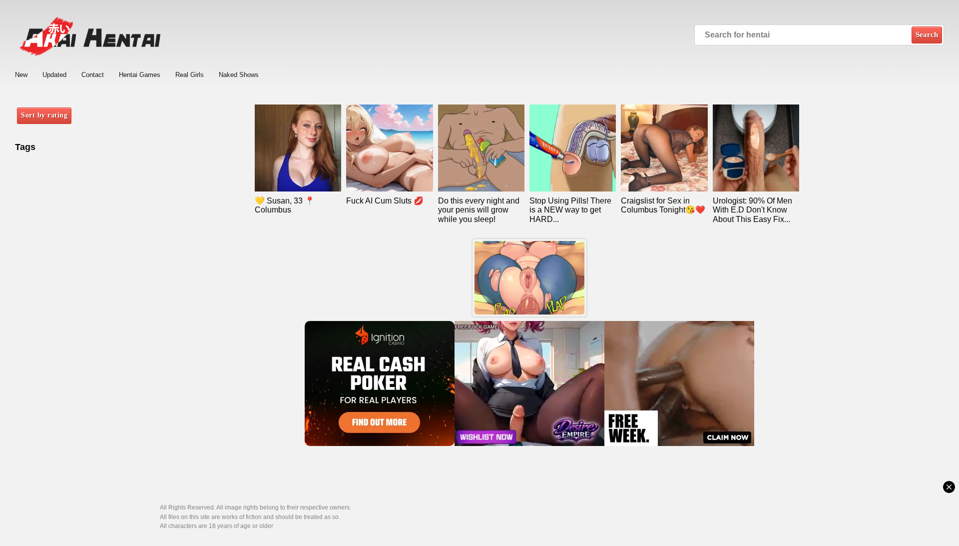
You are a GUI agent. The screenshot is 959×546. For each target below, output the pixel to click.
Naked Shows (239, 74)
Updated (54, 74)
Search (927, 34)
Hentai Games (139, 74)
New (21, 74)
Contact (92, 74)
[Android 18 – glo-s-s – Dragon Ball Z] (529, 277)
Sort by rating (44, 115)
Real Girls (189, 74)
